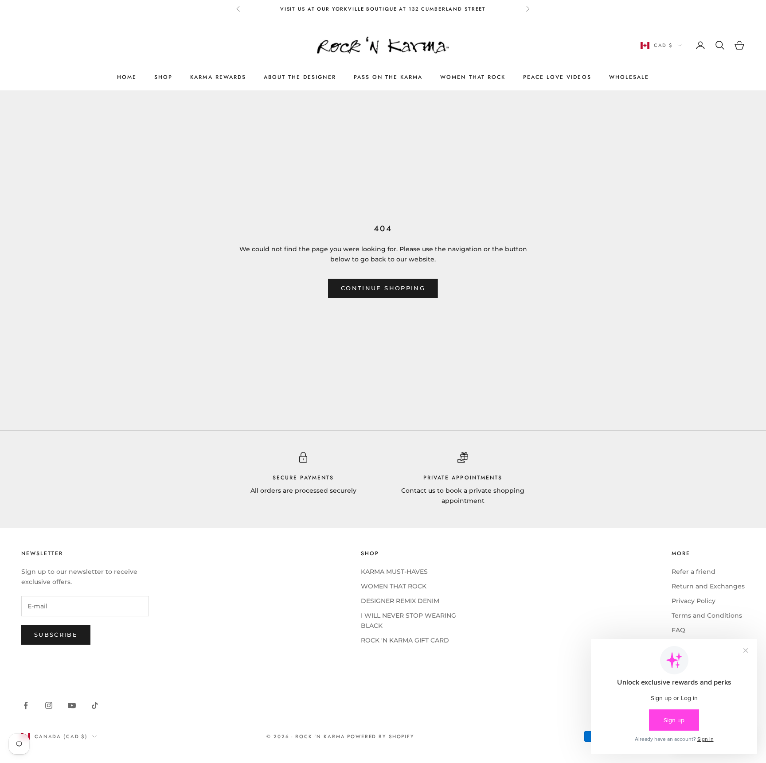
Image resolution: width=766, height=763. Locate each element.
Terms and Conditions (707, 615)
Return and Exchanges (708, 586)
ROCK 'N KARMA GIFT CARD (405, 640)
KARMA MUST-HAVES (394, 572)
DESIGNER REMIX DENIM (400, 601)
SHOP (163, 77)
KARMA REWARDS (218, 77)
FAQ (678, 630)
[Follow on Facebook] (25, 705)
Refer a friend (693, 572)
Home (127, 77)
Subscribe (56, 634)
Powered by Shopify (380, 736)
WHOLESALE (629, 77)
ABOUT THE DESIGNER (300, 77)
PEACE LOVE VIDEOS (557, 77)
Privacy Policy (693, 601)
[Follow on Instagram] (48, 705)
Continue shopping (383, 288)
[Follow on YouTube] (71, 705)
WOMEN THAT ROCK (472, 77)
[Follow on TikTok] (94, 705)
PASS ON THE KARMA (388, 77)
